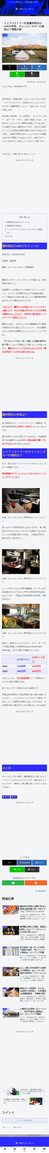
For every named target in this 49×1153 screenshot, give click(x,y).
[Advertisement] (24, 186)
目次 (21, 217)
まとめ (9, 236)
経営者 (7, 797)
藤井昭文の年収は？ (15, 226)
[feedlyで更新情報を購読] (13, 882)
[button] (32, 74)
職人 (14, 797)
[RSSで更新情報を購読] (36, 882)
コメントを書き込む (24, 1120)
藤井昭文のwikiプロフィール (18, 222)
